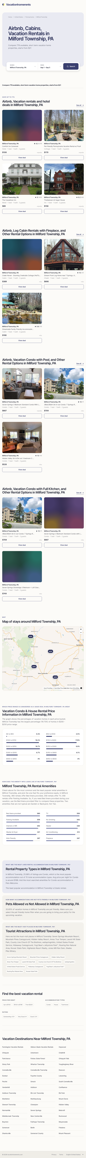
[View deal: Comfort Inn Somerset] (22, 125)
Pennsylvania (29, 17)
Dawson (62, 1070)
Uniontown (34, 1053)
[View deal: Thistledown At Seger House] (64, 179)
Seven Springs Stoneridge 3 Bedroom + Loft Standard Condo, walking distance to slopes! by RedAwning (40, 587)
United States (18, 17)
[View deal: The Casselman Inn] (22, 179)
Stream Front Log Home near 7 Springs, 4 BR (60, 275)
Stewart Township (9, 1105)
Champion (34, 1105)
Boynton (5, 1122)
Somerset (5, 1128)
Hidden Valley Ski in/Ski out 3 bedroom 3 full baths (20, 458)
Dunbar (5, 1076)
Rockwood (63, 1116)
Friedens (62, 1128)
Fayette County (36, 1076)
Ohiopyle (5, 1053)
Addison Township (9, 1093)
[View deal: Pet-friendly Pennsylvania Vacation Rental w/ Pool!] (64, 125)
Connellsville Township (39, 1070)
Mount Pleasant (64, 1133)
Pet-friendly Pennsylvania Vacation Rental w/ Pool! (62, 146)
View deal (22, 158)
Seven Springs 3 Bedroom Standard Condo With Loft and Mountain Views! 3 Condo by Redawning (38, 405)
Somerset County (37, 1133)
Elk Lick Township (37, 1093)
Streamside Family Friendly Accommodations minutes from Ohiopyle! (27, 329)
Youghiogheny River (66, 1064)
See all (80, 105)
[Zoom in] (81, 629)
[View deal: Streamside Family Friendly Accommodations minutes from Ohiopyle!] (22, 308)
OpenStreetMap (74, 688)
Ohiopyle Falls (64, 1058)
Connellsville (6, 1070)
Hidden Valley (64, 1105)
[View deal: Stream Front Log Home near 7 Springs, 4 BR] (64, 254)
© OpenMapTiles (58, 688)
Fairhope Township (38, 1122)
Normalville (6, 1110)
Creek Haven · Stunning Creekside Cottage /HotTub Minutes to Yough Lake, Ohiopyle (33, 275)
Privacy (54, 1154)
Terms (61, 1154)
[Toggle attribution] (81, 688)
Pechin (4, 1081)
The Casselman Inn (9, 200)
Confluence (63, 1087)
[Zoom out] (81, 632)
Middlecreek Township (10, 1116)
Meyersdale (63, 1122)
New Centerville (36, 1116)
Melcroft (62, 1110)
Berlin (33, 1128)
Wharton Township (37, 1064)
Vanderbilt (6, 1087)
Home (10, 17)
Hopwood (62, 1047)
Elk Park (62, 1093)
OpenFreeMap (48, 688)
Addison (34, 1087)
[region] (43, 658)
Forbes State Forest (38, 1058)
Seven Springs (36, 1110)
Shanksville (6, 1133)
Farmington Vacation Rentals (12, 1047)
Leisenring (62, 1076)
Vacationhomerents (18, 4)
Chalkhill (62, 1053)
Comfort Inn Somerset (10, 146)
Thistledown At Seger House (54, 200)
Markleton (6, 1099)
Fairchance (6, 1058)
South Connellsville (66, 1081)
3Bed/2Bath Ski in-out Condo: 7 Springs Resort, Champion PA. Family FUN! (29, 534)
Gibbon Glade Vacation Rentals (42, 1047)
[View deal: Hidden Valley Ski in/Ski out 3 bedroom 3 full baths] (22, 437)
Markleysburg (36, 1099)
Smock (33, 1081)
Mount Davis (63, 1099)
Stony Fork (6, 1064)
